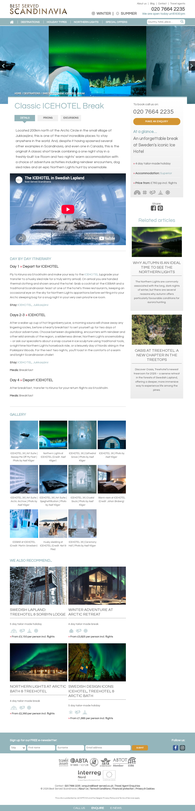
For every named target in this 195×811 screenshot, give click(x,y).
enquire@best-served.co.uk (97, 786)
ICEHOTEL (91, 274)
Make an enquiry (156, 121)
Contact (162, 3)
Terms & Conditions (100, 789)
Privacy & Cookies (145, 789)
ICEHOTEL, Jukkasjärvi (33, 304)
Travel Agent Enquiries (127, 786)
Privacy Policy (109, 798)
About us (141, 3)
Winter (104, 13)
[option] (97, 65)
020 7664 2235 (168, 9)
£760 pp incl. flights (164, 182)
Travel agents (177, 3)
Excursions (70, 118)
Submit (140, 748)
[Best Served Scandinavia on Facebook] (175, 747)
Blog (152, 3)
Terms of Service (126, 798)
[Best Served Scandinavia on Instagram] (182, 747)
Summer (128, 13)
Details (25, 118)
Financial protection (123, 789)
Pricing (48, 118)
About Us (83, 789)
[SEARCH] (182, 22)
